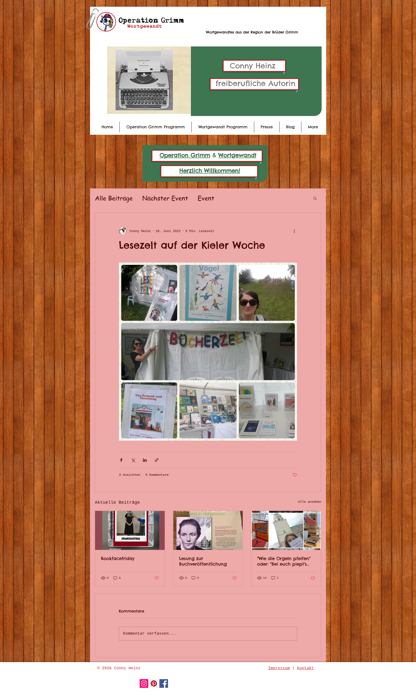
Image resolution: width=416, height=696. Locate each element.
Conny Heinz (252, 65)
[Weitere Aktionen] (294, 231)
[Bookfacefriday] (130, 530)
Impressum (279, 668)
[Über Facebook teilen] (121, 460)
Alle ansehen (309, 502)
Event (206, 198)
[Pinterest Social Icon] (154, 683)
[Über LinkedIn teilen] (145, 460)
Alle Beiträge (114, 198)
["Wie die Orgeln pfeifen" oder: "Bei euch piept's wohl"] (286, 530)
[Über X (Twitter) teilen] (133, 460)
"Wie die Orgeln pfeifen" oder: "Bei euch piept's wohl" (284, 561)
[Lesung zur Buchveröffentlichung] (208, 530)
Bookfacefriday (117, 558)
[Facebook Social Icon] (163, 683)
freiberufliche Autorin (255, 83)
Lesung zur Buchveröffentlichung (203, 561)
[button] (315, 198)
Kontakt (305, 668)
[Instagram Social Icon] (144, 683)
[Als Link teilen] (156, 460)
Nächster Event (165, 198)
